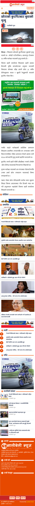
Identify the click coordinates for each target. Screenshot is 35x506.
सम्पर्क (6, 441)
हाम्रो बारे (7, 460)
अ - (21, 49)
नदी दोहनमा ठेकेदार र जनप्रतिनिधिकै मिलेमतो (18, 404)
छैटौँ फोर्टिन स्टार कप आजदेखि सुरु (10, 259)
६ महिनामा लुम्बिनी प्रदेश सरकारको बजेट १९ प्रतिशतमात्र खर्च (19, 431)
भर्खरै (6, 330)
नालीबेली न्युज (12, 398)
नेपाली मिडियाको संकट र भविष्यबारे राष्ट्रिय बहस (14, 222)
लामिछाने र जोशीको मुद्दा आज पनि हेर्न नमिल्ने (13, 277)
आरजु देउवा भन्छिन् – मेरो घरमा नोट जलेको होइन (14, 296)
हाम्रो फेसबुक (8, 472)
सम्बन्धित (6, 204)
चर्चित (5, 355)
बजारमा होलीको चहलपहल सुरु (17, 412)
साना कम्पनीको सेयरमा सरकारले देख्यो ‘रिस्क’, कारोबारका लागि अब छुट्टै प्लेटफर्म (20, 422)
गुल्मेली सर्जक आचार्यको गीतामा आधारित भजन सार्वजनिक (16, 240)
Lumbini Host (30, 502)
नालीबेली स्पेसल (9, 391)
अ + (13, 49)
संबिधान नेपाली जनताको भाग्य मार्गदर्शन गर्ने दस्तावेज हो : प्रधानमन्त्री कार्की (16, 316)
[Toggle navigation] (2, 8)
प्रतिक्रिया (5, 194)
